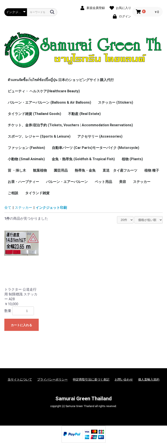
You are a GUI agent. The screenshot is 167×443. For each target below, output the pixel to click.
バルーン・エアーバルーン (67, 182)
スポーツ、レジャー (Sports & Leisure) (39, 136)
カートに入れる (21, 325)
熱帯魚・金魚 (85, 170)
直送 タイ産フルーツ (120, 170)
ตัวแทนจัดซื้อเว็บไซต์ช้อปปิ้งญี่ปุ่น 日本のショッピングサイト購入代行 (61, 80)
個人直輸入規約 (148, 379)
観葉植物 (40, 170)
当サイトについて (20, 379)
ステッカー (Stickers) (115, 102)
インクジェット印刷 (51, 207)
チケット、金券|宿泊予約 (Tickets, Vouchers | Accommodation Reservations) (70, 125)
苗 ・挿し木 (17, 170)
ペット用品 (103, 182)
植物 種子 (151, 170)
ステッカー (141, 182)
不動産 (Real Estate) (84, 114)
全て (7, 207)
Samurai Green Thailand (83, 399)
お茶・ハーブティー (23, 182)
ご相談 (13, 193)
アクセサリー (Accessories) (99, 136)
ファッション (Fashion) (26, 148)
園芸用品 (61, 170)
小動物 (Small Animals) (26, 159)
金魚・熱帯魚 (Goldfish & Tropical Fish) (83, 159)
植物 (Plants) (132, 159)
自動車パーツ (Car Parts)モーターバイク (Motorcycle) (95, 148)
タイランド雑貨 (37, 193)
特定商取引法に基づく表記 (91, 379)
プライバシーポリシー (52, 379)
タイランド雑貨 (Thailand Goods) (34, 114)
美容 (122, 182)
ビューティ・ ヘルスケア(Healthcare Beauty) (44, 91)
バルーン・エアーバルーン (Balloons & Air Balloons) (49, 102)
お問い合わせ (124, 379)
